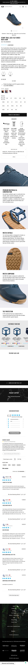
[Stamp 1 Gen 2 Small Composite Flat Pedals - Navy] (17, 343)
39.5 (3, 102)
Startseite (4, 33)
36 (7, 98)
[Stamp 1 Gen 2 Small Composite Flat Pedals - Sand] (20, 343)
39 (24, 98)
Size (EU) (3, 95)
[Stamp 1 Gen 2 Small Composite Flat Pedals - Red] (14, 343)
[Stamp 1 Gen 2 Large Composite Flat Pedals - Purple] (8, 343)
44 (7, 106)
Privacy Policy (14, 619)
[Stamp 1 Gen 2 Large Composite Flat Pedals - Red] (3, 343)
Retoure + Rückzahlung (14, 615)
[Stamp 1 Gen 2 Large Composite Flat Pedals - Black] (2, 343)
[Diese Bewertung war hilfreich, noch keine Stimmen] (21, 494)
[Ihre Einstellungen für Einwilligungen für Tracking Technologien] (25, 662)
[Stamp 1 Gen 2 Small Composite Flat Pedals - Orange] (16, 343)
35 (3, 98)
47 (7, 109)
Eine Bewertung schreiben (14, 432)
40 (7, 102)
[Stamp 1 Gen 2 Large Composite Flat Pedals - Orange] (5, 343)
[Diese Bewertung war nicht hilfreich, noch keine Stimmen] (24, 494)
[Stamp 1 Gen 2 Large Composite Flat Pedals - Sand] (9, 343)
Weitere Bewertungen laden (14, 595)
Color (4, 88)
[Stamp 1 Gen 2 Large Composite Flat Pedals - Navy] (6, 343)
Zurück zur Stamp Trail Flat (15, 382)
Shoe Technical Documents (14, 396)
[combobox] (19, 471)
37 (11, 98)
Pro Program (14, 613)
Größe (9, 465)
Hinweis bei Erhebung (8, 663)
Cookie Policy (14, 622)
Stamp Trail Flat (10, 33)
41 (12, 102)
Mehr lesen (23, 513)
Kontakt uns (14, 608)
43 (24, 102)
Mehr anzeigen (5, 468)
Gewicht (13, 465)
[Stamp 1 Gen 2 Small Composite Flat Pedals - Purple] (19, 343)
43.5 (3, 106)
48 (12, 109)
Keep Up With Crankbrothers (13, 626)
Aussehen (18, 465)
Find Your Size (14, 149)
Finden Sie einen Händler (14, 114)
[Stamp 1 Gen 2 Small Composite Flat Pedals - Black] (13, 343)
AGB (14, 617)
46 (20, 106)
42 (20, 102)
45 (16, 106)
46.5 (3, 109)
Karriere (14, 610)
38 (20, 98)
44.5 (12, 106)
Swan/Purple (10, 91)
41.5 (16, 102)
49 (16, 109)
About (14, 606)
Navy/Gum (6, 91)
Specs (14, 156)
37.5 (16, 98)
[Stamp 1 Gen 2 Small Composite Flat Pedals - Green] (16, 344)
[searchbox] (8, 459)
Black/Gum (2, 91)
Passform (4, 465)
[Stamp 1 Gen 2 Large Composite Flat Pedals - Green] (6, 344)
